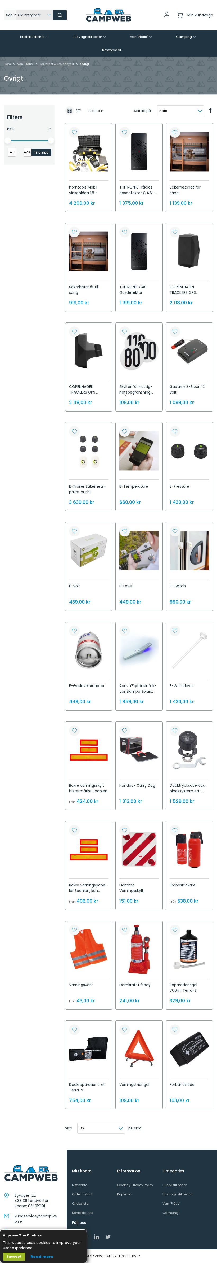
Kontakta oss (82, 1212)
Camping (170, 1212)
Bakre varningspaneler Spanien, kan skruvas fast (88, 890)
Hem (8, 64)
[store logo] (108, 15)
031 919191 (36, 1206)
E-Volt (74, 586)
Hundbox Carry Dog (137, 785)
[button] (74, 132)
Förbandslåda (182, 1084)
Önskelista (80, 1203)
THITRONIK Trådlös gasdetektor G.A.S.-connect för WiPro (137, 193)
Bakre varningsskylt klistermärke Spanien (88, 788)
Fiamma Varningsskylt (131, 887)
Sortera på (142, 110)
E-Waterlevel (181, 685)
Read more (41, 1256)
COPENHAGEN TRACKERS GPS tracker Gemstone (187, 292)
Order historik (82, 1194)
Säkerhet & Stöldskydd (57, 64)
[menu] (108, 43)
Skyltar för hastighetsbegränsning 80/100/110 (135, 392)
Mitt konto (79, 1185)
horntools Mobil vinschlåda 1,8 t (83, 190)
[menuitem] (35, 36)
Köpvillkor (124, 1194)
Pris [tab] (10, 128)
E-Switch (178, 586)
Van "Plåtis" (25, 64)
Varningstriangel (134, 1084)
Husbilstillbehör (174, 1185)
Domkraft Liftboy (135, 984)
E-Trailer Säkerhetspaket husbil (87, 489)
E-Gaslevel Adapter (87, 685)
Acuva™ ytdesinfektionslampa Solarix (137, 688)
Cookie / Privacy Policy (135, 1185)
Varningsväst (81, 984)
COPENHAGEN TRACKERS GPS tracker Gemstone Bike (86, 395)
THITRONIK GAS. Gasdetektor (133, 289)
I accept (14, 1256)
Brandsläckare (183, 885)
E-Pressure (179, 486)
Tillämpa (41, 152)
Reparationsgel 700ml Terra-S (183, 987)
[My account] (167, 16)
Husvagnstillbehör (177, 1194)
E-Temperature (133, 486)
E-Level (126, 586)
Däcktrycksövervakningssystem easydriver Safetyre (188, 791)
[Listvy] (78, 110)
